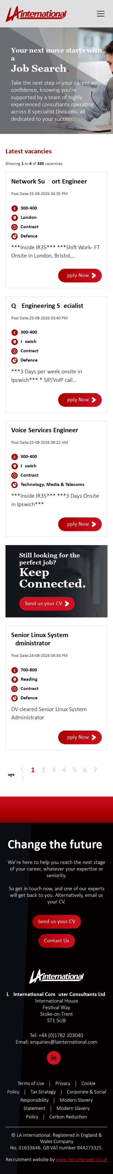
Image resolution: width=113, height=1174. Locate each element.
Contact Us (56, 941)
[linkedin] (54, 1058)
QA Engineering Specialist (47, 306)
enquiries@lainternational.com (56, 1042)
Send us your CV (43, 603)
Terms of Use (31, 1083)
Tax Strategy (43, 1092)
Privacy (62, 1083)
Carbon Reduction (68, 1117)
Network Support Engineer (49, 181)
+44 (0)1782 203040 (56, 1035)
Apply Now (76, 275)
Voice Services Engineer (44, 430)
